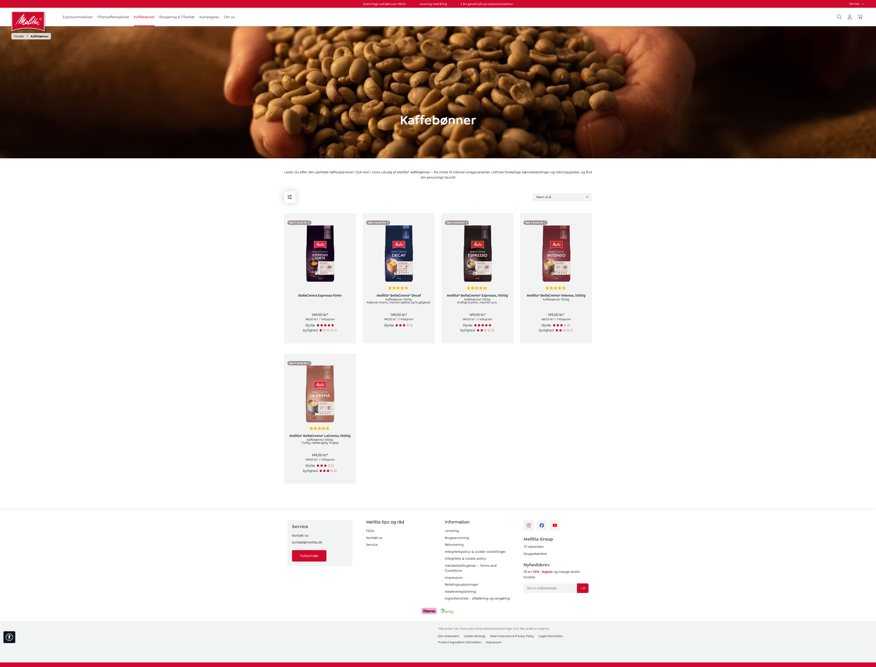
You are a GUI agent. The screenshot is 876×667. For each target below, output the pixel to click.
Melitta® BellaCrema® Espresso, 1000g (477, 295)
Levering (452, 530)
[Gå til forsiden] (28, 21)
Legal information (551, 636)
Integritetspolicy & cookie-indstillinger (475, 551)
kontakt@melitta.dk (307, 542)
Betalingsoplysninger (461, 584)
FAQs (370, 530)
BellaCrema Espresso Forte (320, 295)
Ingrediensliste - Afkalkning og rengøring (477, 598)
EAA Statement (448, 636)
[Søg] (839, 17)
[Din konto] (849, 17)
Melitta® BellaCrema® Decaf (399, 295)
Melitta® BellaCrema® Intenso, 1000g (556, 295)
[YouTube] (555, 525)
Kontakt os (374, 538)
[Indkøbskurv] (860, 17)
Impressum (454, 577)
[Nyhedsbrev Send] (583, 588)
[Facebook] (542, 525)
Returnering (454, 544)
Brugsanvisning (457, 538)
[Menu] (289, 197)
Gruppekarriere (535, 554)
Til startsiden (534, 546)
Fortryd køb (309, 556)
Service (854, 4)
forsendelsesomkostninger (493, 629)
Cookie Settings (474, 636)
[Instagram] (529, 525)
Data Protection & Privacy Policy (512, 636)
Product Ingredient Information (459, 642)
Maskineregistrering (460, 591)
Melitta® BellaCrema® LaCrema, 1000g (319, 436)
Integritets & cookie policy (465, 558)
